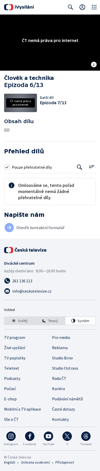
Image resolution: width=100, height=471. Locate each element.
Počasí (10, 388)
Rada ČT (59, 378)
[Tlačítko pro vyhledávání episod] (79, 167)
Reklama (60, 347)
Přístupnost (64, 462)
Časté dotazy (63, 409)
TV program (14, 337)
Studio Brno (62, 357)
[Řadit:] (91, 166)
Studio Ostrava (65, 368)
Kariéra (58, 388)
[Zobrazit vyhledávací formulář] (70, 7)
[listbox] (50, 320)
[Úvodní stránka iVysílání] (19, 7)
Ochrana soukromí (35, 462)
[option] (20, 321)
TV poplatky (14, 357)
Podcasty (12, 378)
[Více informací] (94, 65)
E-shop (10, 398)
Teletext (11, 368)
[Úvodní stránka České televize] (25, 250)
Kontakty (60, 419)
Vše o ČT (11, 419)
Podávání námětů (67, 398)
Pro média (61, 337)
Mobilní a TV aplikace (22, 409)
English (9, 462)
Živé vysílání (14, 347)
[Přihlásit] (82, 7)
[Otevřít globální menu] (94, 7)
